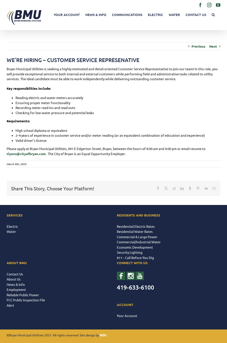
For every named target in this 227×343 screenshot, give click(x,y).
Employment (16, 289)
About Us (14, 279)
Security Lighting (130, 252)
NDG (103, 335)
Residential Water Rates (135, 231)
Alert (10, 305)
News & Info (16, 284)
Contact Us (15, 274)
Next (213, 46)
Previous (198, 46)
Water (11, 231)
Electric (12, 226)
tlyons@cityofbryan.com (26, 154)
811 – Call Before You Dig (135, 257)
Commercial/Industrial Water (139, 242)
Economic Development (135, 247)
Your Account (127, 316)
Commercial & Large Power (137, 237)
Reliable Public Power (23, 295)
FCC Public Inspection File (26, 300)
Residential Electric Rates (136, 226)
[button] (213, 15)
